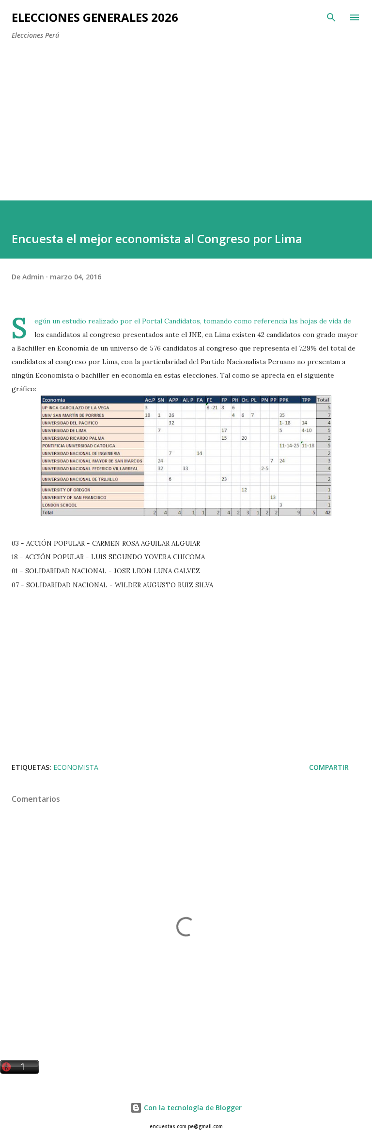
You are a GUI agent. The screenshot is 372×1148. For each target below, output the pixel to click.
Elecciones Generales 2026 (95, 17)
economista (75, 767)
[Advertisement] (192, 115)
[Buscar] (331, 17)
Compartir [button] (329, 767)
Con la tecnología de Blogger (192, 1107)
